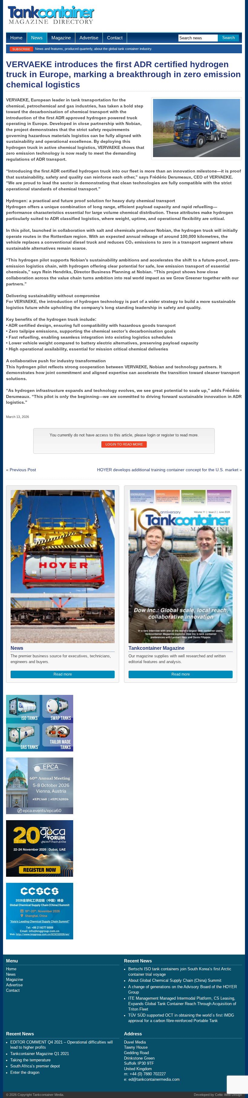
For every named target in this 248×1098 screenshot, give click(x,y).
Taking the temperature (30, 1060)
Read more (63, 674)
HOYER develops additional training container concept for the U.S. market (167, 469)
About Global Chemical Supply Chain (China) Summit (174, 980)
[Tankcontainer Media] (50, 16)
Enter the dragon (24, 1072)
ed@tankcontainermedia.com (154, 1079)
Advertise (89, 37)
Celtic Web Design (228, 1094)
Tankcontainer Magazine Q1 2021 (39, 1054)
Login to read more (124, 444)
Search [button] (228, 38)
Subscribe (21, 49)
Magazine (61, 37)
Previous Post (23, 469)
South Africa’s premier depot (35, 1066)
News (37, 37)
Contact (114, 37)
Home (16, 37)
